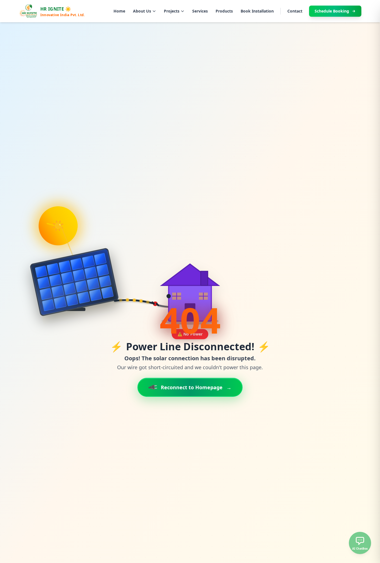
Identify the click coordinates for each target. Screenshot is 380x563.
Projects (171, 11)
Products (224, 11)
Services (200, 11)
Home (119, 11)
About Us (142, 11)
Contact (294, 11)
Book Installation (257, 11)
